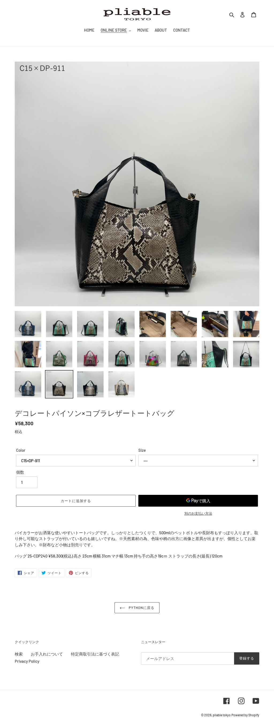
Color (20, 450)
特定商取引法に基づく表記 (95, 653)
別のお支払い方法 (198, 513)
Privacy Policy (27, 661)
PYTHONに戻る (141, 607)
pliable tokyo (222, 715)
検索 (19, 653)
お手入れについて (47, 653)
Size (142, 450)
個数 (20, 472)
